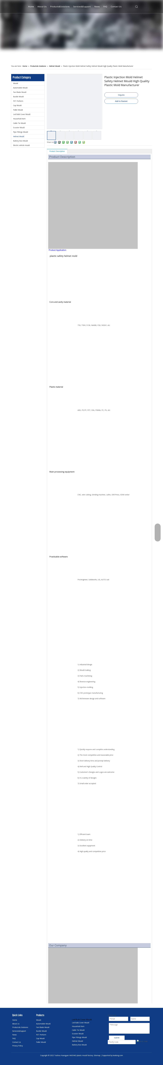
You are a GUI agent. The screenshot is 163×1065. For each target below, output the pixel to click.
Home (31, 6)
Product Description (57, 151)
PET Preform (18, 101)
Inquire (121, 95)
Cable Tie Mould (19, 123)
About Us (42, 6)
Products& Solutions (20, 1027)
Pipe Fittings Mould (20, 132)
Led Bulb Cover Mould (21, 114)
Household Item (19, 119)
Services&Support (82, 6)
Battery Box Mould (20, 141)
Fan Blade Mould (19, 92)
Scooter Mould (19, 127)
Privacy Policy (17, 1046)
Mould (15, 83)
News (97, 6)
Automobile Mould (20, 88)
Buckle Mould (18, 96)
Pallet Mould (18, 110)
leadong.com (118, 1055)
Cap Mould (17, 105)
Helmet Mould (18, 136)
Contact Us (116, 6)
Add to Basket (121, 101)
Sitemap (97, 1055)
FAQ (105, 6)
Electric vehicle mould (21, 145)
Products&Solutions (60, 6)
